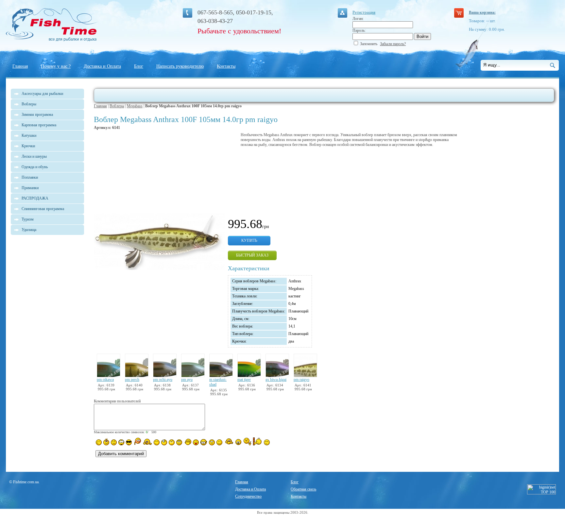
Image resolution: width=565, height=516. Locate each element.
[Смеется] (98, 442)
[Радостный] (228, 442)
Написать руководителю (180, 66)
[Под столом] (164, 442)
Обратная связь (303, 489)
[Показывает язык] (196, 442)
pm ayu (187, 379)
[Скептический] (267, 442)
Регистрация (363, 12)
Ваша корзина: (482, 12)
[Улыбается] (106, 442)
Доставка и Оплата (102, 66)
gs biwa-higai (275, 379)
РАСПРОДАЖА (35, 198)
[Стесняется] (137, 441)
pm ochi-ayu (162, 379)
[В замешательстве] (171, 442)
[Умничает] (204, 442)
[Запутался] (212, 442)
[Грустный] (114, 442)
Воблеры (117, 106)
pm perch (132, 379)
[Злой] (187, 442)
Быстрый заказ (252, 255)
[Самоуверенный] (129, 442)
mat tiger (244, 379)
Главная (20, 66)
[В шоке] (121, 442)
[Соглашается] (219, 442)
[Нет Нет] (247, 441)
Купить (249, 240)
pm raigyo (301, 379)
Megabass (135, 106)
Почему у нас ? (56, 66)
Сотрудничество (248, 496)
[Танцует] (147, 442)
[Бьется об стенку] (257, 441)
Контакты (226, 66)
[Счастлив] (156, 442)
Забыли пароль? (393, 44)
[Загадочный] (179, 442)
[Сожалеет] (238, 442)
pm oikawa (105, 379)
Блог (138, 66)
